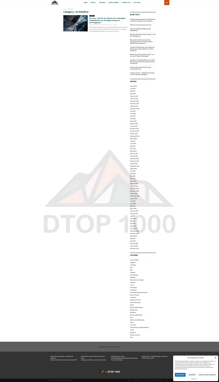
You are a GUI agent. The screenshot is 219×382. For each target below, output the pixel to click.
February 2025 (134, 123)
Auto (131, 267)
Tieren (132, 322)
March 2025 (133, 121)
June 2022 (133, 203)
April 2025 (133, 118)
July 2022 (132, 201)
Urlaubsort (133, 332)
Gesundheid (133, 287)
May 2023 (132, 176)
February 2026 (134, 96)
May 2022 (132, 206)
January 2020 (134, 246)
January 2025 (134, 126)
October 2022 (134, 193)
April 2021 (133, 223)
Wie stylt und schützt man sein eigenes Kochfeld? (63, 360)
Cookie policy (194, 378)
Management (133, 310)
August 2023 (133, 168)
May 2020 (132, 238)
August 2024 (133, 138)
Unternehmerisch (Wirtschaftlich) (139, 327)
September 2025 (134, 108)
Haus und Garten (134, 295)
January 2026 (134, 98)
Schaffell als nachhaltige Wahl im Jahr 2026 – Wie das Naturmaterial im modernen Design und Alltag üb (143, 61)
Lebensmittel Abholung (136, 307)
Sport (131, 317)
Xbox (131, 337)
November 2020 (134, 233)
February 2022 (134, 211)
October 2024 (134, 133)
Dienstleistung (134, 275)
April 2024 (133, 148)
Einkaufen (133, 277)
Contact (93, 2)
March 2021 (133, 226)
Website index (159, 380)
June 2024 (133, 143)
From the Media (114, 2)
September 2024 (134, 136)
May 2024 (132, 146)
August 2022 (133, 198)
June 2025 (133, 113)
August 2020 (133, 236)
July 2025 (132, 111)
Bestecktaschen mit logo (118, 356)
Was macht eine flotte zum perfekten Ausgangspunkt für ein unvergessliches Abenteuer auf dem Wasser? (141, 41)
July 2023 (132, 171)
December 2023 (134, 158)
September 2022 (134, 196)
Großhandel (133, 290)
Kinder (132, 305)
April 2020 (133, 241)
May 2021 (132, 221)
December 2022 (134, 188)
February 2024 (134, 153)
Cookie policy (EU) (137, 380)
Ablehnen (192, 375)
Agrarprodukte (134, 260)
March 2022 (133, 208)
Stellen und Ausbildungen (137, 320)
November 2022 (134, 191)
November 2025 (134, 103)
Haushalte (133, 297)
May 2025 (132, 116)
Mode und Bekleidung (136, 315)
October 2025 (134, 106)
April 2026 (133, 93)
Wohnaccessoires (135, 335)
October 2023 (134, 163)
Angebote (132, 262)
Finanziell (133, 282)
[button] (215, 358)
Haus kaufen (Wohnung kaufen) (138, 292)
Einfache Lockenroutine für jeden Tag (140, 25)
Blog (131, 270)
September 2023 (134, 166)
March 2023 (133, 181)
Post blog (137, 2)
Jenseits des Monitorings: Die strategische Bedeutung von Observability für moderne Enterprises (142, 49)
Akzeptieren (180, 375)
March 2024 (133, 151)
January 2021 (134, 228)
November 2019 (134, 248)
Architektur (92, 15)
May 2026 (132, 91)
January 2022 (134, 213)
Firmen (132, 285)
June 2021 (133, 218)
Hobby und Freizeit (135, 300)
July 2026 (132, 88)
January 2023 (134, 186)
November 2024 (134, 131)
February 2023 (134, 183)
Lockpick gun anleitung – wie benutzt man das (93, 360)
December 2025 (134, 101)
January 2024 (134, 156)
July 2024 (132, 141)
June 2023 (133, 173)
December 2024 (134, 128)
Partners (102, 2)
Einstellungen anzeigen (207, 375)
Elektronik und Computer (137, 280)
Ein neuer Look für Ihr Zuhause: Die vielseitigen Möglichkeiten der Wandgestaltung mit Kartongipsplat (107, 20)
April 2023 (133, 178)
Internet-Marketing (135, 302)
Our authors (146, 380)
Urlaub (132, 330)
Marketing (133, 312)
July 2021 (132, 216)
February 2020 (134, 243)
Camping (132, 272)
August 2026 (133, 86)
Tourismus (133, 325)
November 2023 (134, 161)
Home (85, 2)
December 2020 (134, 231)
